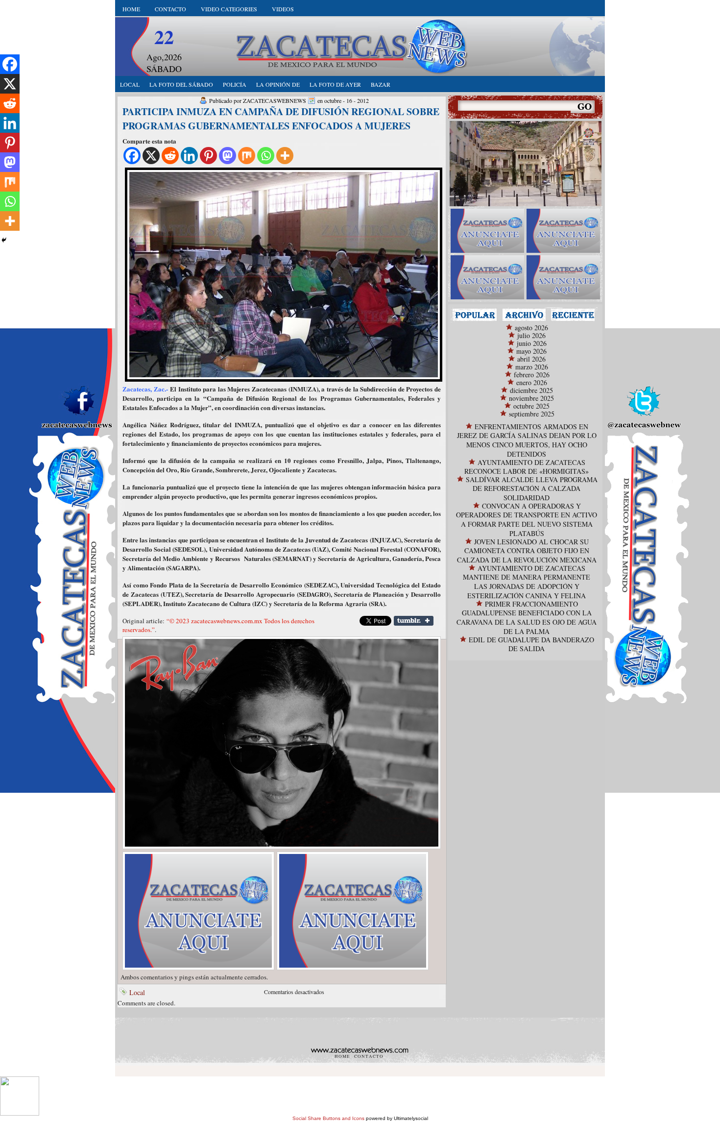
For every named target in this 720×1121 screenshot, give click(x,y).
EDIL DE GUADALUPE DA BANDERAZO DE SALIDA (531, 644)
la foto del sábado (181, 84)
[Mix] (246, 155)
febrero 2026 (532, 374)
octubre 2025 (531, 406)
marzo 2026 (531, 366)
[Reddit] (170, 155)
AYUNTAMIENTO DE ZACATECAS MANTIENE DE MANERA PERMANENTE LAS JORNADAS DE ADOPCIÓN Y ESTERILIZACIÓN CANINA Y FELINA (526, 581)
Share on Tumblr (413, 621)
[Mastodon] (227, 155)
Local (137, 992)
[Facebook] (132, 155)
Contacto (170, 9)
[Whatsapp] (265, 155)
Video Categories (229, 9)
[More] (284, 155)
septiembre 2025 (531, 413)
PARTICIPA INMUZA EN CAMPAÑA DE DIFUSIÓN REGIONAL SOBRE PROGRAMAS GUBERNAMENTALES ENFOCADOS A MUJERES (280, 118)
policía (234, 84)
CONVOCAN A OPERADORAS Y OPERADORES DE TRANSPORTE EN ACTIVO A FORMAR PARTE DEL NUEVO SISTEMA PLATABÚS (526, 519)
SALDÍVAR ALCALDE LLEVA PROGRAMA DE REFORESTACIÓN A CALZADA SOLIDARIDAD (532, 488)
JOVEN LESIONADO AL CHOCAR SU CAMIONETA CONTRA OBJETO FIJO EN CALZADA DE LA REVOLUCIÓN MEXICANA (527, 550)
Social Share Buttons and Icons (328, 1118)
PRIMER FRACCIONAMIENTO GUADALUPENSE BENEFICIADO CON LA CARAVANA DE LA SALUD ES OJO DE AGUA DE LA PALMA (526, 617)
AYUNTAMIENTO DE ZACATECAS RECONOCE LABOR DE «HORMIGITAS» (526, 467)
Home (131, 9)
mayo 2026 (531, 351)
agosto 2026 (531, 327)
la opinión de (278, 84)
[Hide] (4, 240)
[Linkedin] (189, 155)
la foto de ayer (335, 84)
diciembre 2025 (531, 390)
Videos (283, 9)
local (130, 84)
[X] (151, 155)
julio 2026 (531, 335)
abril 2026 (531, 359)
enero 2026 (531, 382)
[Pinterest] (208, 155)
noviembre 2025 (531, 398)
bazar (380, 84)
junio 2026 (532, 343)
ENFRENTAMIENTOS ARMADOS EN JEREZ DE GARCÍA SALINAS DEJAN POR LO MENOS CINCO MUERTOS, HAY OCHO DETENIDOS (527, 440)
